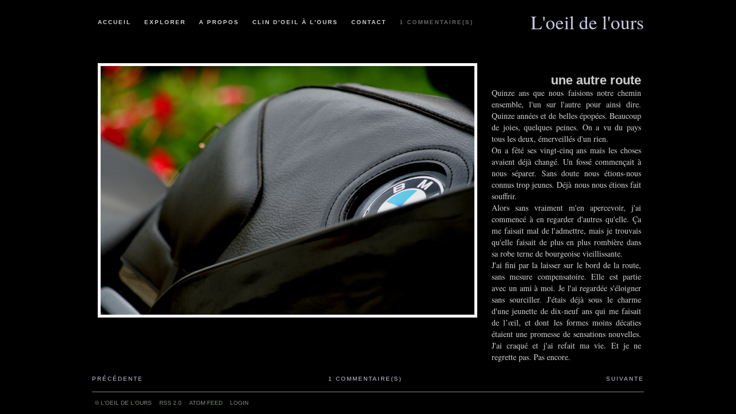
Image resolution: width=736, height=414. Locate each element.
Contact (368, 22)
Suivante (625, 379)
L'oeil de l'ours (587, 17)
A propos (219, 22)
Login (239, 403)
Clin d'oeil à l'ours (295, 22)
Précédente (117, 379)
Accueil (114, 22)
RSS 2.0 (170, 403)
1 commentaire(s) (436, 22)
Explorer (165, 22)
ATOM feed (206, 403)
